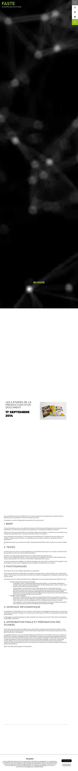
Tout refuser (66, 765)
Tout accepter (66, 760)
